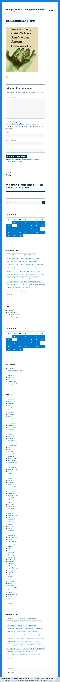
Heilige (26, 77)
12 (37, 225)
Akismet (16, 126)
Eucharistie (10, 264)
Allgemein (11, 368)
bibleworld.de (10, 672)
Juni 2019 (10, 432)
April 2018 (11, 454)
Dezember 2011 (12, 588)
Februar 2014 (12, 533)
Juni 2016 (10, 502)
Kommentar (10, 98)
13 (42, 225)
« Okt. (14, 239)
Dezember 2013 (12, 537)
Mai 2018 (10, 451)
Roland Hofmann (12, 77)
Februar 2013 (12, 557)
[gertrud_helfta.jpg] (25, 49)
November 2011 (12, 590)
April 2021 (11, 399)
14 (9, 229)
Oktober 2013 (12, 541)
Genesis (18, 268)
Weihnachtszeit (36, 291)
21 (9, 232)
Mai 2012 (10, 577)
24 (25, 232)
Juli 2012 (10, 572)
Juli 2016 (10, 500)
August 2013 (11, 544)
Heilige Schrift (21, 271)
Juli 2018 (10, 447)
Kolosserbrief (11, 278)
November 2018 (12, 445)
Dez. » (37, 239)
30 (20, 235)
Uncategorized (12, 384)
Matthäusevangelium (35, 281)
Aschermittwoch (25, 258)
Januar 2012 (11, 585)
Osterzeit (25, 284)
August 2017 (11, 471)
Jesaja (38, 271)
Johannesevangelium (28, 274)
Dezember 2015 (12, 515)
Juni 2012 (10, 574)
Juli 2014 (10, 522)
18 (31, 229)
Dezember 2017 (12, 462)
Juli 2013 (10, 546)
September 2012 (13, 568)
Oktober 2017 (12, 467)
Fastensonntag (29, 264)
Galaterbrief (10, 268)
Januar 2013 (11, 559)
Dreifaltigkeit (32, 261)
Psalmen (34, 287)
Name (8, 132)
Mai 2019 (10, 434)
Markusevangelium (13, 281)
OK (50, 680)
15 (14, 229)
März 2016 (11, 509)
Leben (18, 278)
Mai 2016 (10, 504)
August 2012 (11, 570)
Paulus (32, 284)
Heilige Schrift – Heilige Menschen (25, 9)
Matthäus (24, 281)
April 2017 (11, 480)
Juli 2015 (10, 520)
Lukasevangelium (27, 278)
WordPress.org (12, 317)
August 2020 (11, 405)
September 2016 (13, 495)
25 (31, 232)
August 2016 (11, 498)
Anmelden (11, 310)
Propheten (26, 287)
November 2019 (12, 423)
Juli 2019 (10, 430)
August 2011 (11, 596)
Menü (51, 10)
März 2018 (11, 456)
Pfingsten (18, 287)
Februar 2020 (12, 416)
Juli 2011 (10, 599)
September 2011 (12, 594)
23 (20, 232)
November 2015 (12, 517)
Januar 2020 (11, 419)
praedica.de (9, 668)
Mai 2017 (10, 478)
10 (25, 225)
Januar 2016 (11, 513)
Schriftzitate (11, 381)
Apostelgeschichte (12, 258)
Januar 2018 (11, 460)
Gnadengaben (26, 268)
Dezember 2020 (12, 403)
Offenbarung (11, 284)
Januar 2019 (11, 440)
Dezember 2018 (12, 443)
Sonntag (18, 291)
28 (9, 235)
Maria (37, 278)
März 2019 (11, 438)
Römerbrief (10, 291)
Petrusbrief (10, 287)
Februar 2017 (12, 484)
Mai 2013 (10, 550)
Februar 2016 (12, 511)
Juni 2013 (10, 548)
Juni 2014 (10, 524)
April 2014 (11, 528)
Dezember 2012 (12, 561)
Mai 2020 (10, 410)
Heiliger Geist (11, 271)
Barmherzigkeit (11, 261)
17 (25, 229)
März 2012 (11, 581)
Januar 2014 (11, 535)
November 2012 (12, 563)
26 (37, 232)
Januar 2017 (11, 487)
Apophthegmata (30, 255)
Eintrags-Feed (12, 312)
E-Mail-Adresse (11, 140)
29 (14, 235)
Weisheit (9, 294)
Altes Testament (18, 255)
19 (37, 229)
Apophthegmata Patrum (15, 370)
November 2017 (12, 465)
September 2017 (13, 469)
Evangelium (19, 264)
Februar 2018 (12, 458)
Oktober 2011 (12, 592)
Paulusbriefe (40, 284)
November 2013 (12, 539)
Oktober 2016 (12, 493)
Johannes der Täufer (13, 274)
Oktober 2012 (12, 566)
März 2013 (11, 555)
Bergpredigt (22, 261)
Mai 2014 (10, 526)
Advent (9, 255)
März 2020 (11, 414)
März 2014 (11, 530)
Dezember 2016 (12, 489)
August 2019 (11, 427)
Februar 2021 (12, 401)
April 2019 (11, 436)
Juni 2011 (10, 601)
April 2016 (11, 506)
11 (31, 225)
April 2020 (11, 412)
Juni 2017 (10, 476)
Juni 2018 (10, 449)
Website (8, 147)
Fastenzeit (39, 264)
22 (14, 232)
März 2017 (11, 482)
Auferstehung (36, 258)
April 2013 (11, 552)
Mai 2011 (10, 603)
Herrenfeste (31, 271)
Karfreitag (40, 274)
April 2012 (11, 579)
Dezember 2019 (12, 421)
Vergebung (26, 291)
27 (42, 232)
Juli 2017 (10, 473)
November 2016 (12, 491)
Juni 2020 (11, 408)
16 (20, 229)
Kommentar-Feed (13, 314)
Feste (9, 373)
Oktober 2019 (12, 425)
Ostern (18, 284)
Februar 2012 (12, 583)
